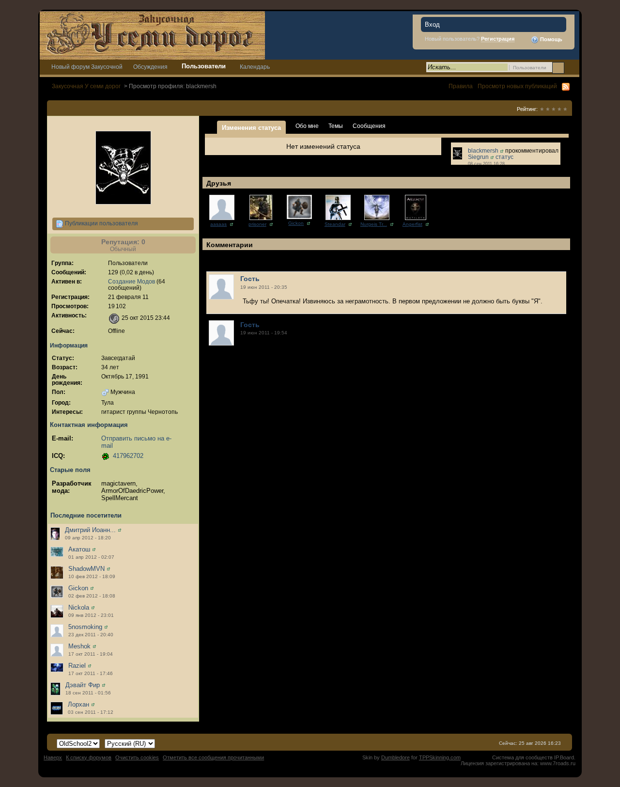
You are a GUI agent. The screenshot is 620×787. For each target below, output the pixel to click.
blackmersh (483, 150)
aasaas (218, 224)
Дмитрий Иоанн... (90, 530)
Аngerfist (412, 224)
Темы (335, 126)
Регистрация (497, 39)
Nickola (78, 607)
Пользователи (204, 66)
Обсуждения (150, 66)
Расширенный (571, 67)
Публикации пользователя (100, 223)
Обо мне (307, 126)
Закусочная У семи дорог (86, 86)
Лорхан (78, 704)
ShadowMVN (86, 568)
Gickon (78, 588)
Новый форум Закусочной (87, 66)
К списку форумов (88, 757)
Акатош (79, 549)
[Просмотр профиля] (120, 530)
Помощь (550, 39)
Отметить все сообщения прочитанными (213, 757)
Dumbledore (395, 757)
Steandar (335, 224)
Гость (250, 279)
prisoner (257, 224)
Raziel (77, 665)
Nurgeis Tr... (373, 224)
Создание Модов (131, 281)
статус (504, 157)
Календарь (255, 66)
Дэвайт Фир (82, 685)
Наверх (53, 757)
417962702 (128, 455)
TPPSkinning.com (440, 757)
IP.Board (564, 757)
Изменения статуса (251, 127)
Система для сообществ (522, 757)
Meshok (79, 646)
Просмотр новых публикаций (517, 86)
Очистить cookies (137, 757)
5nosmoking (85, 626)
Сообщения (369, 126)
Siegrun (478, 157)
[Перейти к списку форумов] (152, 34)
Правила (461, 86)
